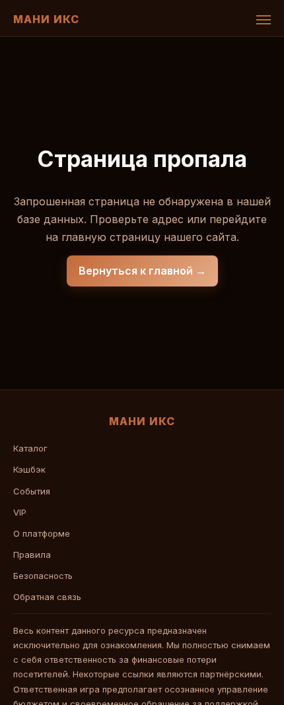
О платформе (41, 533)
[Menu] (263, 19)
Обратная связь (47, 596)
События (31, 491)
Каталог (30, 448)
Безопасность (43, 575)
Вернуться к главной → (142, 270)
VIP (19, 512)
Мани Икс (46, 19)
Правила (32, 554)
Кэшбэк (29, 469)
